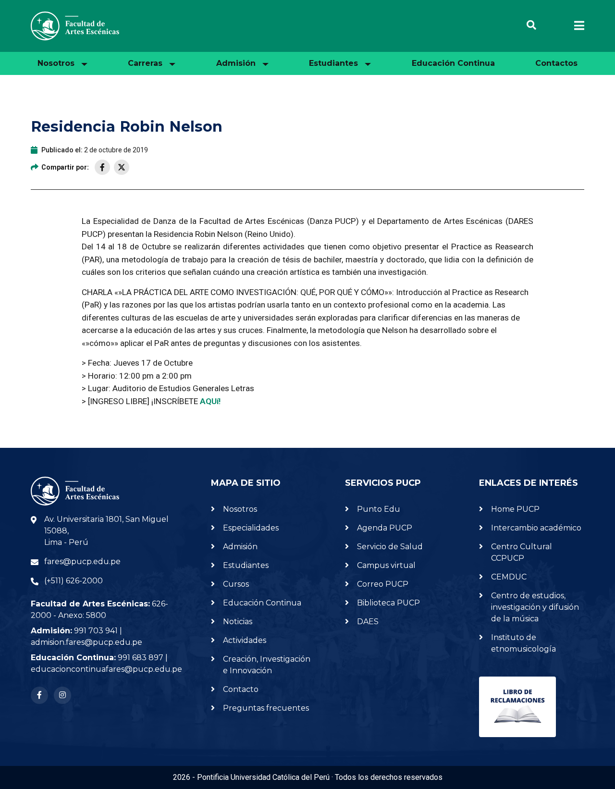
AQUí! (211, 401)
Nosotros (240, 509)
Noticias (237, 621)
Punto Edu (378, 509)
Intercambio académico (536, 527)
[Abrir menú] (573, 26)
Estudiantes (246, 565)
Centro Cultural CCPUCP (521, 552)
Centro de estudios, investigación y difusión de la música (535, 607)
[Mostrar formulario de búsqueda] (531, 26)
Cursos (236, 584)
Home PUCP (515, 509)
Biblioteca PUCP (388, 602)
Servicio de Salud (390, 546)
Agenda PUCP (384, 527)
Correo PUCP (382, 584)
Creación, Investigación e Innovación (266, 664)
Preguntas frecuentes (266, 708)
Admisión (240, 546)
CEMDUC (509, 576)
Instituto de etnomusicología (523, 643)
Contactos (556, 63)
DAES (368, 621)
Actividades (244, 640)
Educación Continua (453, 63)
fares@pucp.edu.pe (82, 561)
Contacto (240, 689)
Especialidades (251, 527)
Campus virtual (386, 565)
